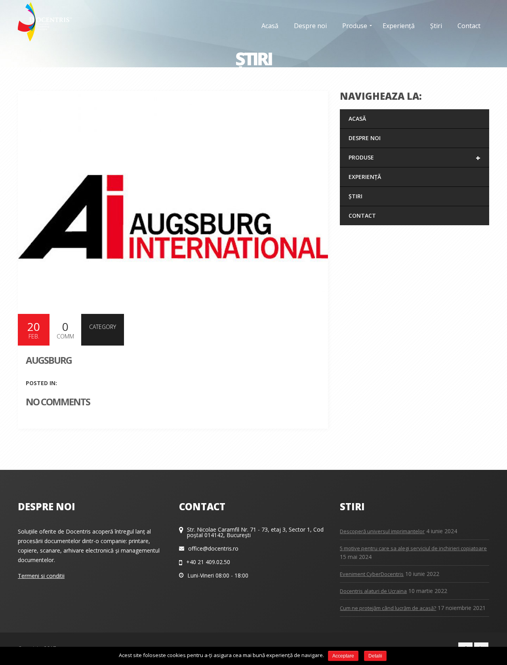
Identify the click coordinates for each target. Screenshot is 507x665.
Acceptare (343, 656)
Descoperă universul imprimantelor (382, 531)
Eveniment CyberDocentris (372, 574)
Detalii (375, 656)
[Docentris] (45, 22)
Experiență (365, 176)
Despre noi (365, 138)
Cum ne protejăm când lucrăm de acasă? (388, 608)
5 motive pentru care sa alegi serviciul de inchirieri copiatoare (413, 548)
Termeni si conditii (41, 576)
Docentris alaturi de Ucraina (373, 591)
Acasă (357, 118)
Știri (355, 196)
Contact (362, 215)
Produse (414, 157)
